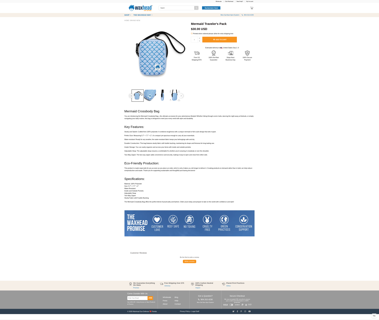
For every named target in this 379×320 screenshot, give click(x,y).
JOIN (150, 298)
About (165, 304)
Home (126, 20)
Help (176, 301)
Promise (136, 288)
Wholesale (219, 1)
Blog (176, 297)
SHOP (127, 15)
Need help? (240, 1)
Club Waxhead (229, 1)
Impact (197, 288)
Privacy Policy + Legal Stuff (189, 311)
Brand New (135, 20)
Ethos (228, 286)
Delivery (167, 286)
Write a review (190, 261)
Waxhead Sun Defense (141, 311)
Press (165, 301)
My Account (249, 1)
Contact (178, 304)
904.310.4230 (249, 15)
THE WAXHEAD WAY (142, 15)
